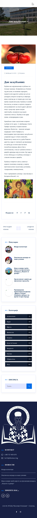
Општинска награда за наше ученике (22, 258)
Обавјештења (18, 359)
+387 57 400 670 (10, 455)
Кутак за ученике (18, 343)
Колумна (9, 68)
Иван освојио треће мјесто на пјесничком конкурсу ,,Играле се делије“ (22, 270)
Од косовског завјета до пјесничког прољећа (23, 280)
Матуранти (18, 348)
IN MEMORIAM (18, 316)
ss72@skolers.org (11, 458)
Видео (18, 322)
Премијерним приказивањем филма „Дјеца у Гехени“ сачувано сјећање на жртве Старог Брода (22, 293)
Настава (18, 354)
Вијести (19, 327)
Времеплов (18, 332)
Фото (18, 364)
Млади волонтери (20, 247)
